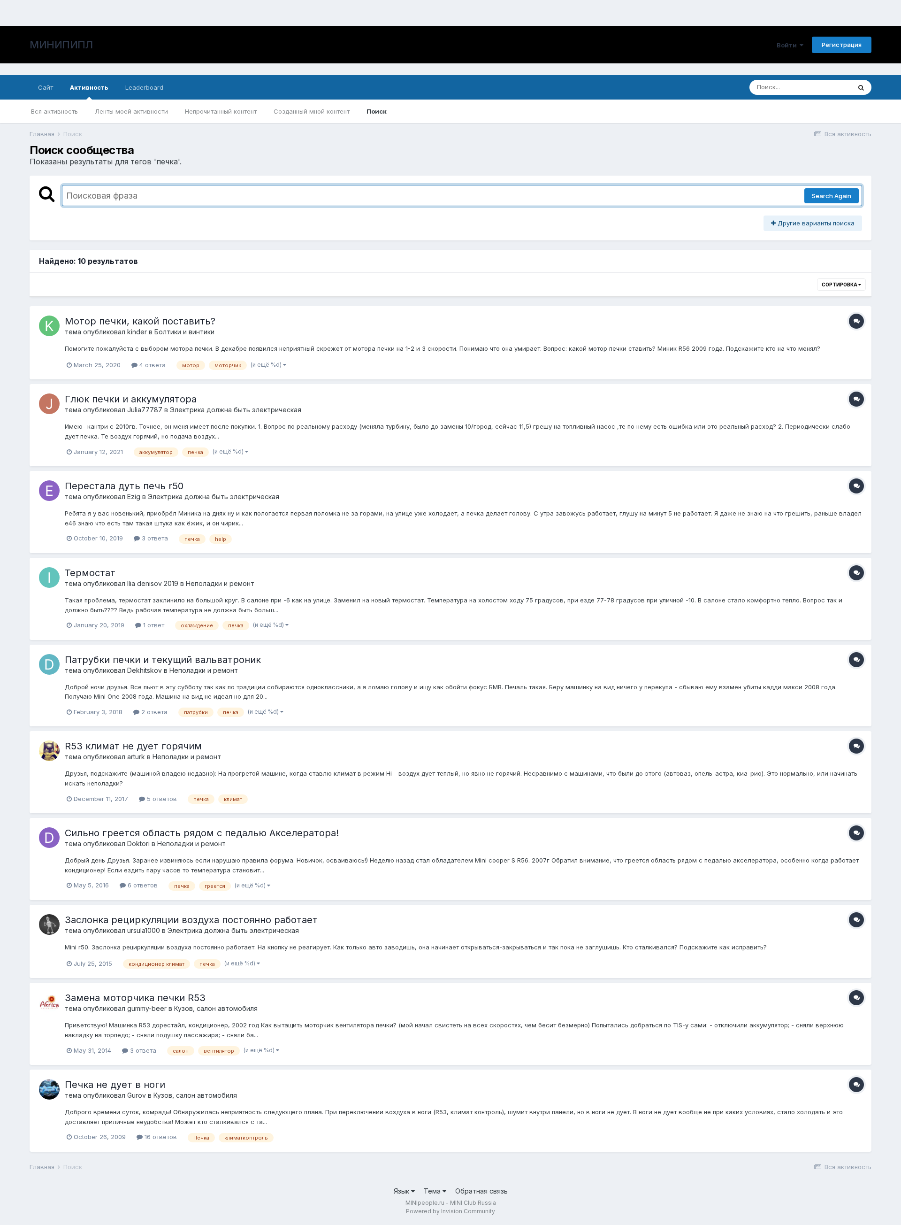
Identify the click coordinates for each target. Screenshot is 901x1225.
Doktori (138, 843)
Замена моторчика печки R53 (135, 997)
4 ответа (151, 365)
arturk (136, 757)
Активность (89, 87)
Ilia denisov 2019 (152, 583)
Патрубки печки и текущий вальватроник (163, 659)
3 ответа (154, 538)
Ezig (133, 497)
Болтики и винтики (184, 332)
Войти (788, 45)
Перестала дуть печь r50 (124, 486)
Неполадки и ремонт (220, 583)
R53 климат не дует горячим (133, 746)
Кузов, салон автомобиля (216, 1008)
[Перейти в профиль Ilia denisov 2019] (49, 577)
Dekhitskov (144, 670)
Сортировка (840, 284)
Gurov (136, 1095)
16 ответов (160, 1136)
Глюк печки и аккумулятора (131, 399)
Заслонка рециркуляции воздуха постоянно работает (191, 919)
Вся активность (54, 111)
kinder (137, 332)
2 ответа (153, 712)
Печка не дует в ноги (115, 1084)
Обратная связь (481, 1191)
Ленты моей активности (131, 111)
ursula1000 (143, 930)
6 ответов (142, 885)
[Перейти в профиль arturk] (49, 750)
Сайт (45, 87)
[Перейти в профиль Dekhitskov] (49, 664)
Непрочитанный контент (221, 111)
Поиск (377, 111)
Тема (433, 1191)
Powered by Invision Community (450, 1211)
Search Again (831, 196)
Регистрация (842, 44)
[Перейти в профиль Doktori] (49, 837)
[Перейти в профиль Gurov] (49, 1089)
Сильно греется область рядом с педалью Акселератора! (202, 833)
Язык (402, 1191)
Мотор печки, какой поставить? (140, 321)
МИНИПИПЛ (61, 45)
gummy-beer (147, 1008)
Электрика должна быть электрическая (235, 410)
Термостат (90, 572)
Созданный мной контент (312, 111)
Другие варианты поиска (815, 223)
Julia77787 (144, 410)
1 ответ (152, 625)
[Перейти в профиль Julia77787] (49, 403)
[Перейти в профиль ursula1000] (49, 924)
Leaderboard (144, 87)
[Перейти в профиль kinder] (49, 326)
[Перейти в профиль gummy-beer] (49, 1002)
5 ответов (161, 798)
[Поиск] (861, 87)
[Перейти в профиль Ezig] (49, 490)
